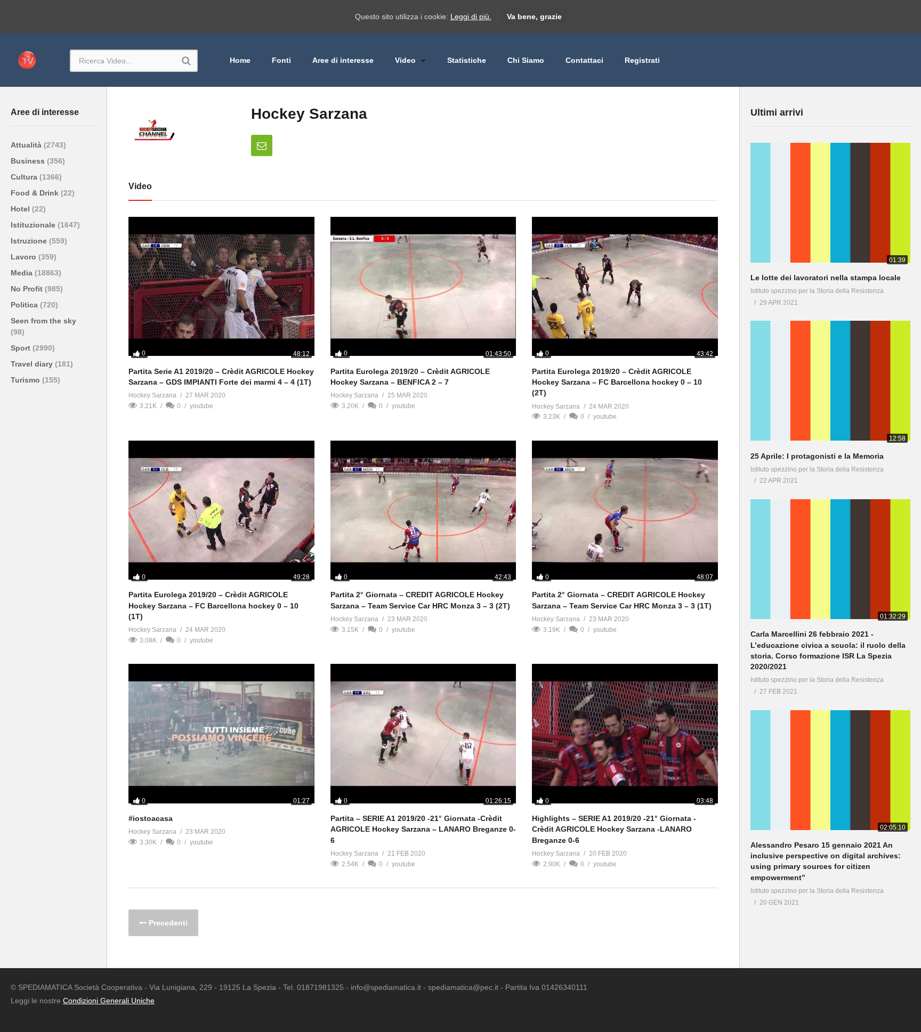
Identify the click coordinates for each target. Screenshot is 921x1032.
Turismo (26, 380)
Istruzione (30, 241)
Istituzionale (34, 225)
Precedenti (167, 923)
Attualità (27, 145)
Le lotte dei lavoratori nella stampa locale (825, 277)
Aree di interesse (343, 60)
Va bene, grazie (534, 16)
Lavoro (24, 257)
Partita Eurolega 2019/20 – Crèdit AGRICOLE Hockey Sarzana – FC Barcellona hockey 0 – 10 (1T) (213, 605)
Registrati (642, 60)
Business (29, 161)
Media (23, 273)
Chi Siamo (525, 60)
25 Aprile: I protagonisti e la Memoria (817, 456)
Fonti (281, 60)
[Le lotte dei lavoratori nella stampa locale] (830, 205)
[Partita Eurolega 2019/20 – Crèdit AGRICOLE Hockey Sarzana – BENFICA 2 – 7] (423, 289)
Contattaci (584, 60)
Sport (22, 348)
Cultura (25, 177)
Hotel (21, 209)
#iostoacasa (150, 818)
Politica (25, 304)
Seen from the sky (43, 320)
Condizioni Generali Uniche (109, 1000)
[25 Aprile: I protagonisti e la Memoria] (830, 383)
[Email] (261, 145)
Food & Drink (36, 193)
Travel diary (33, 364)
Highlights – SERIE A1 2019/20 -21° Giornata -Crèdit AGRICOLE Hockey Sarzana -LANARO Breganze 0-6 (614, 829)
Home (240, 60)
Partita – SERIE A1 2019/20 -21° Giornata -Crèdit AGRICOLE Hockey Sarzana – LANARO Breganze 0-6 (423, 829)
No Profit (28, 289)
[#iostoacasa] (221, 736)
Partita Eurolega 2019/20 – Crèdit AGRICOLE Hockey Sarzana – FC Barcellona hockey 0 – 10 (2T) (617, 382)
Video (406, 60)
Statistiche (466, 60)
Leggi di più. (470, 16)
